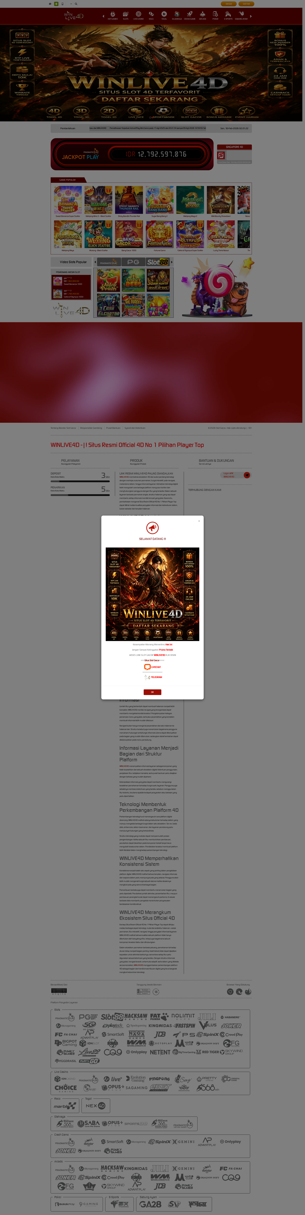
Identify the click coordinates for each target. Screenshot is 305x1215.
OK (152, 692)
